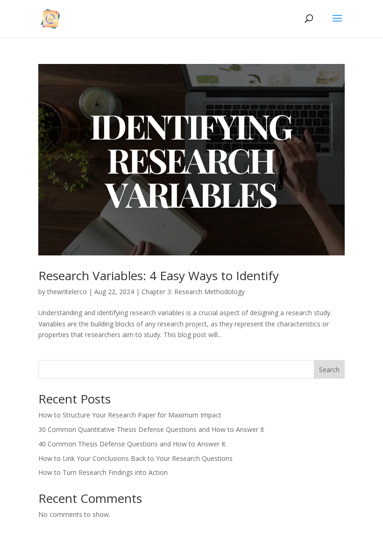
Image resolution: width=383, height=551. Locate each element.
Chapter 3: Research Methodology (193, 291)
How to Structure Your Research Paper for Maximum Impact (129, 414)
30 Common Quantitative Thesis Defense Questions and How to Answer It (151, 429)
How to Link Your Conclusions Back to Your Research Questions (135, 458)
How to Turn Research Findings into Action (103, 472)
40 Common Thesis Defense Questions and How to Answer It (132, 443)
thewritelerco (67, 291)
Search (329, 369)
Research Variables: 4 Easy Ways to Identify (158, 275)
